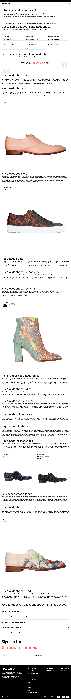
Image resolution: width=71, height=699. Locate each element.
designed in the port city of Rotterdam (10, 79)
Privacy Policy (31, 690)
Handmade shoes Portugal (9, 39)
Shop (62, 671)
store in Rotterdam (23, 597)
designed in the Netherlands (28, 276)
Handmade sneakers (7, 36)
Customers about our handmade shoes (11, 34)
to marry (6, 513)
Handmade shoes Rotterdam (54, 44)
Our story (63, 670)
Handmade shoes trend (8, 46)
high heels (46, 382)
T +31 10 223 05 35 (32, 670)
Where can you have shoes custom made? (15, 617)
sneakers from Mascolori (44, 176)
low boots (52, 382)
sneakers (18, 448)
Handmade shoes (52, 34)
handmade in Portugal (25, 595)
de (60, 4)
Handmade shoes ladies (53, 39)
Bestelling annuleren (32, 692)
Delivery (30, 687)
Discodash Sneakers (37, 180)
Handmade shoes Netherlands (55, 36)
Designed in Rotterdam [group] (6, 1)
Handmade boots (29, 36)
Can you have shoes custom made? (13, 627)
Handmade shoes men (30, 34)
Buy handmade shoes (52, 41)
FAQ (29, 682)
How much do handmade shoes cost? (14, 622)
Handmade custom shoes (8, 41)
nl (56, 4)
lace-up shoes (10, 448)
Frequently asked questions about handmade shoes (35, 47)
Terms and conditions (33, 680)
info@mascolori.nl (32, 671)
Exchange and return (32, 689)
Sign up (37, 655)
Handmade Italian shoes (30, 41)
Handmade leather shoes (8, 44)
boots (6, 448)
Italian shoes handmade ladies (32, 39)
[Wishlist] (64, 3)
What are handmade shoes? (10, 611)
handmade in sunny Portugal (33, 393)
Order (29, 684)
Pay (29, 685)
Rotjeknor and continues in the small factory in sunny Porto (33, 502)
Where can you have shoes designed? (14, 633)
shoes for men (61, 81)
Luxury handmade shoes (30, 44)
